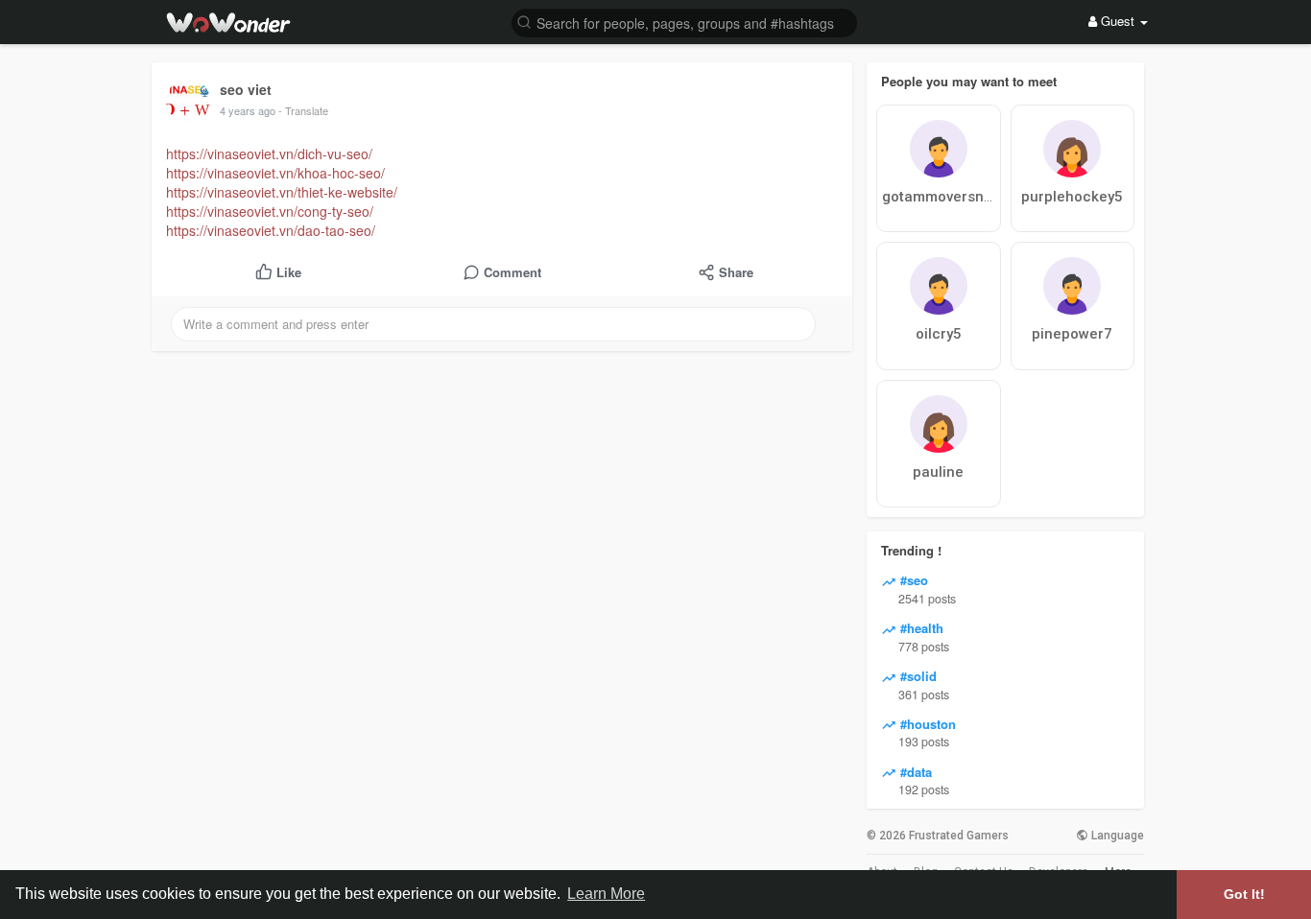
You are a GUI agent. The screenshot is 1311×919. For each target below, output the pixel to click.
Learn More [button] (606, 893)
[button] (684, 21)
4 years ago (247, 110)
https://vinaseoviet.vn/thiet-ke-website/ (281, 191)
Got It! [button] (1244, 894)
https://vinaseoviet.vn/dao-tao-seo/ (270, 230)
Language (1116, 835)
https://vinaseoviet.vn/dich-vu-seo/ (269, 153)
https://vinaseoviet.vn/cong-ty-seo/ (269, 211)
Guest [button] (1117, 21)
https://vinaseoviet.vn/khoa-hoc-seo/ (275, 172)
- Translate (303, 110)
